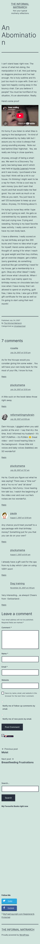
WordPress (24, 935)
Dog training (17, 583)
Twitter (10, 901)
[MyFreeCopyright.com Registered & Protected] (20, 916)
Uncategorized (19, 326)
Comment (7, 627)
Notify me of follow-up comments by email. (19, 707)
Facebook (11, 908)
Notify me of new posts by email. (17, 719)
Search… (5, 783)
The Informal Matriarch (13, 323)
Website (5, 680)
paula (13, 513)
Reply (4, 376)
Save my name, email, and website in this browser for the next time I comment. (21, 694)
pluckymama (17, 385)
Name (5, 653)
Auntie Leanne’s (21, 168)
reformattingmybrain (22, 414)
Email (5, 667)
